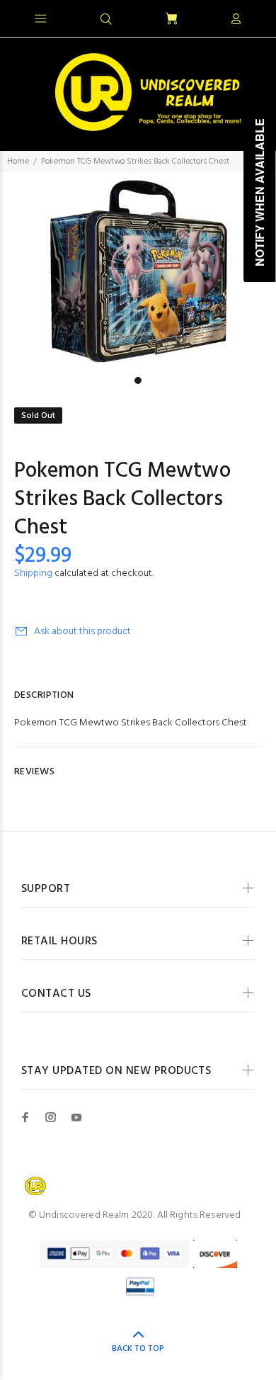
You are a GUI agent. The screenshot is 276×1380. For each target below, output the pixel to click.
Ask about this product (82, 631)
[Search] (106, 20)
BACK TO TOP (138, 1349)
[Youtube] (76, 1117)
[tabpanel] (138, 271)
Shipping (33, 573)
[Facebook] (25, 1117)
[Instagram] (51, 1117)
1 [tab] (138, 380)
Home (18, 161)
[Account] (235, 20)
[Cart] (171, 19)
